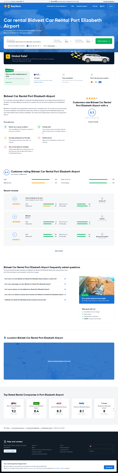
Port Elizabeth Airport (47, 428)
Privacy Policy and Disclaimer (39, 454)
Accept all (109, 467)
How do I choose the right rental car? (42, 449)
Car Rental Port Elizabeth (32, 428)
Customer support (82, 6)
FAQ (72, 6)
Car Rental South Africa (17, 428)
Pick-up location (10, 40)
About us (34, 445)
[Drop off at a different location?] (7, 46)
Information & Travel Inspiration (56, 6)
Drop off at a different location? (16, 46)
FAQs (33, 447)
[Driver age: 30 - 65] (27, 46)
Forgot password (64, 447)
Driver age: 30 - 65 (34, 46)
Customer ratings (93, 122)
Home (8, 428)
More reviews (59, 251)
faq (34, 272)
